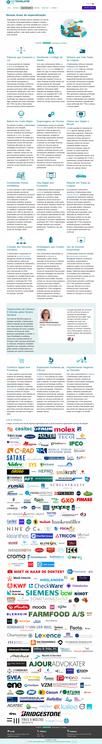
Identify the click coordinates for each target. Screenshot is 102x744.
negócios (91, 374)
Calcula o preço (89, 7)
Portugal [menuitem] (89, 3)
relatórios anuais (72, 69)
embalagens (50, 256)
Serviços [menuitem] (16, 8)
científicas (40, 376)
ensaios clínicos (46, 69)
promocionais (11, 389)
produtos (19, 135)
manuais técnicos (73, 194)
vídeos (69, 130)
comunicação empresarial (78, 256)
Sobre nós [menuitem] (45, 8)
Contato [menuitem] (53, 8)
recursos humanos (23, 256)
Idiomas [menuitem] (36, 8)
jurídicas (10, 66)
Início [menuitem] (9, 8)
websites (40, 192)
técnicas (40, 128)
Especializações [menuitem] (26, 8)
